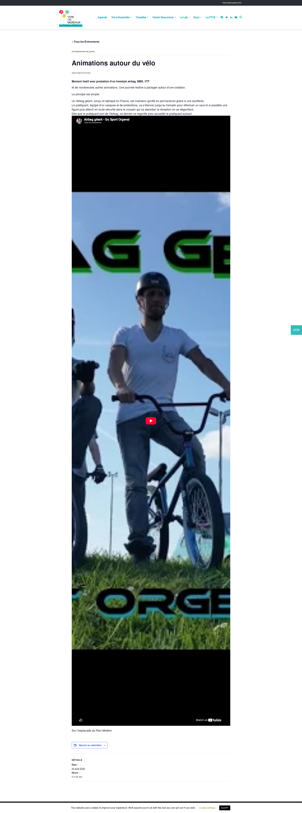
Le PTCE (210, 17)
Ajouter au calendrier (90, 745)
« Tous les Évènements (85, 41)
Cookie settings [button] (207, 807)
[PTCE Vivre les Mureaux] (70, 17)
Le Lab (184, 17)
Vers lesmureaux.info (231, 3)
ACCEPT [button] (224, 808)
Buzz (197, 17)
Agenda (102, 17)
